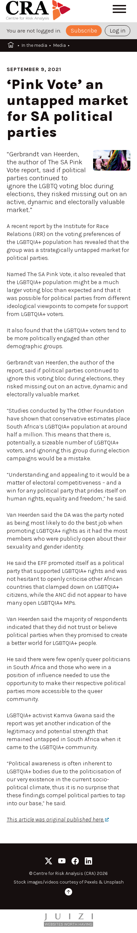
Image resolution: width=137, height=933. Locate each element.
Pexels (91, 882)
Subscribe (84, 30)
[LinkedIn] (88, 862)
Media (59, 45)
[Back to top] (68, 893)
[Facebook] (75, 862)
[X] (48, 862)
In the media (34, 45)
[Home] (39, 11)
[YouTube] (62, 862)
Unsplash (114, 882)
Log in (118, 30)
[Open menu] (119, 9)
